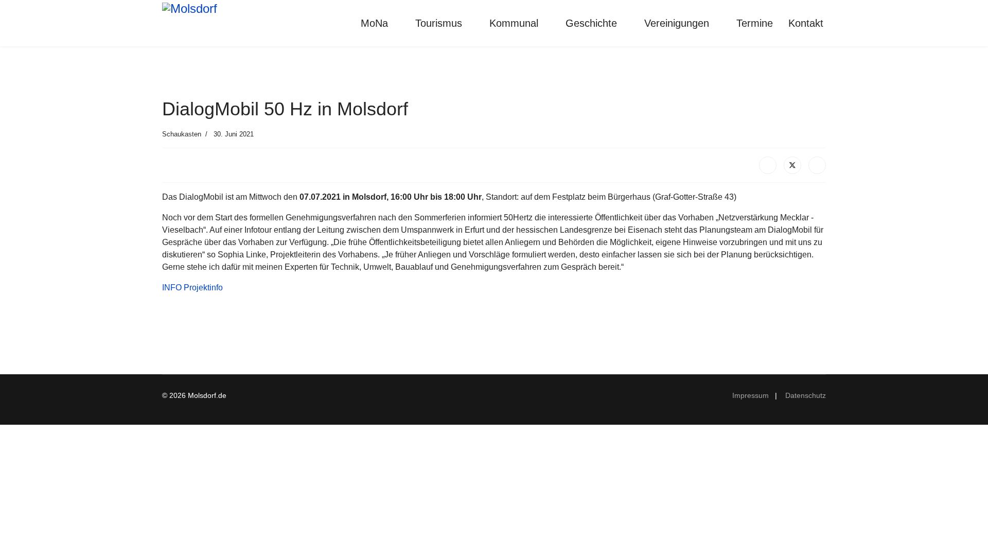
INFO (172, 287)
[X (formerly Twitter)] (792, 165)
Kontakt (805, 23)
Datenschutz (805, 395)
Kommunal (513, 23)
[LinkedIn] (817, 165)
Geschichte (591, 23)
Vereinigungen (676, 23)
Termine (754, 23)
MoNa (374, 23)
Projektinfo (203, 287)
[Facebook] (768, 165)
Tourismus (438, 23)
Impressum (752, 395)
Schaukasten (181, 134)
